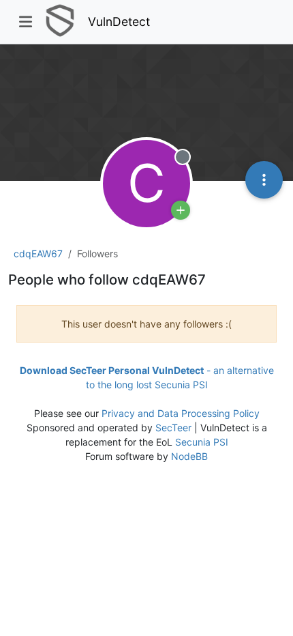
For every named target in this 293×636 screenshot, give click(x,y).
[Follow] (180, 210)
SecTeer (173, 427)
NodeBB (189, 456)
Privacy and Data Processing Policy (181, 413)
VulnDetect (119, 21)
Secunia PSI (201, 442)
